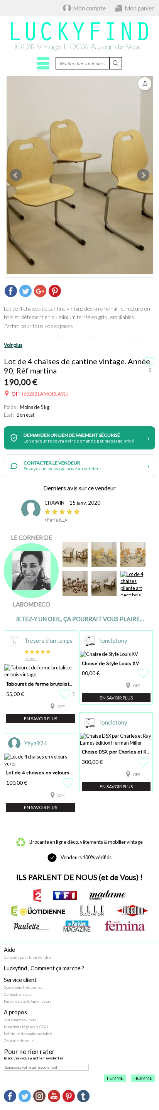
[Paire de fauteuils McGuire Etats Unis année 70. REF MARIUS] (75, 554)
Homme (143, 1078)
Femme (115, 1078)
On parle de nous (19, 1040)
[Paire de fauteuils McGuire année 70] (104, 583)
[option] (79, 513)
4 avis (31, 658)
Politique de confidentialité (28, 1033)
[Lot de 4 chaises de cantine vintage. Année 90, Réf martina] (104, 554)
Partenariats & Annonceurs (27, 1001)
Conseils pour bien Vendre (27, 957)
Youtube (54, 1096)
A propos (15, 1012)
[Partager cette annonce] (144, 83)
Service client (20, 980)
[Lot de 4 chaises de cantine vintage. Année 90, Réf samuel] (132, 554)
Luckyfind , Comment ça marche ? (44, 968)
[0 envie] (144, 673)
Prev (16, 175)
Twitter (25, 1096)
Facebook (10, 1096)
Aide (9, 949)
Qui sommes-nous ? (21, 1019)
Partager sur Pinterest (55, 291)
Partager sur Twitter (25, 291)
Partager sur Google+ (40, 291)
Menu (43, 63)
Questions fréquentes (23, 987)
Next (143, 175)
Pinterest (69, 1096)
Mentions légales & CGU (26, 1026)
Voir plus (13, 345)
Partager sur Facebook (11, 291)
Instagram (39, 1096)
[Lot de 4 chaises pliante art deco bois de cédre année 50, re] (132, 583)
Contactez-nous (18, 994)
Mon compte (89, 8)
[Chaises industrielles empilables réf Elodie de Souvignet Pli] (75, 583)
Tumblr (83, 1096)
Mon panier (139, 8)
